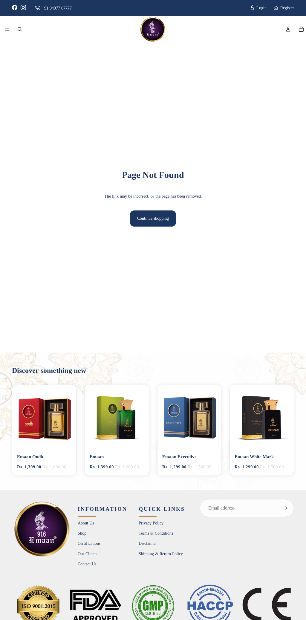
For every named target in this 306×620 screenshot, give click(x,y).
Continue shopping (153, 218)
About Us (86, 523)
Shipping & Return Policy (161, 554)
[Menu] (7, 29)
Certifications (89, 543)
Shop (82, 533)
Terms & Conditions (156, 533)
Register (286, 8)
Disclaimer (148, 543)
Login (261, 8)
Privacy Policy (151, 523)
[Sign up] (285, 508)
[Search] (19, 29)
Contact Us (87, 564)
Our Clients (87, 554)
